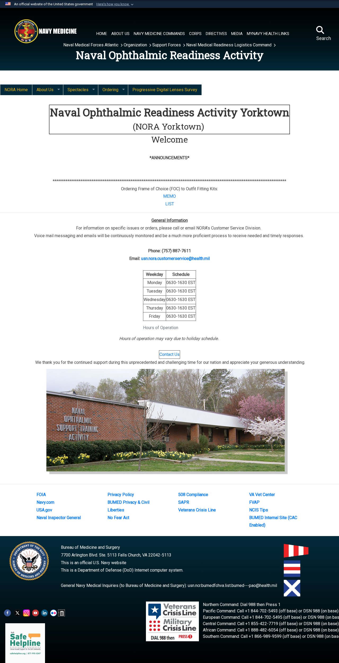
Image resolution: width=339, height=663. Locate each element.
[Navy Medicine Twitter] (17, 612)
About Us (42, 89)
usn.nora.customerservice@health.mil (175, 258)
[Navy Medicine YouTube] (35, 612)
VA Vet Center (262, 494)
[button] (115, 4)
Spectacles (75, 89)
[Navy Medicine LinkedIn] (44, 612)
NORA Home (16, 89)
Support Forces (167, 44)
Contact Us (169, 354)
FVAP (254, 502)
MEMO (169, 196)
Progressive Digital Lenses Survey (164, 89)
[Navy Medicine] (45, 31)
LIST (169, 203)
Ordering (108, 89)
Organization (136, 44)
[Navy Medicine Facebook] (7, 612)
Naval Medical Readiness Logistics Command (229, 44)
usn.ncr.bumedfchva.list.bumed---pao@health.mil (232, 585)
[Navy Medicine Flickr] (53, 612)
